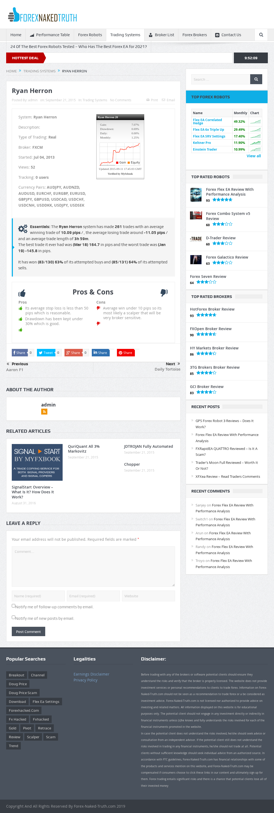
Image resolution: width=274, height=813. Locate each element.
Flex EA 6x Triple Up (208, 129)
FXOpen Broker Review (210, 328)
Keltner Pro (202, 142)
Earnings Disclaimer (91, 674)
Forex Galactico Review (227, 257)
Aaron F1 (15, 369)
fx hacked (17, 719)
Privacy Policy (85, 680)
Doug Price (18, 684)
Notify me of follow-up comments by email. (54, 607)
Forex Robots (90, 34)
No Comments (120, 100)
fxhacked (41, 719)
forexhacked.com (24, 710)
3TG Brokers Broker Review (214, 367)
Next (170, 363)
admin (32, 100)
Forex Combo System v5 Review (228, 216)
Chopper (132, 464)
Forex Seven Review (208, 276)
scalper (33, 737)
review (14, 737)
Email (171, 100)
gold (12, 728)
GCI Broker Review (206, 386)
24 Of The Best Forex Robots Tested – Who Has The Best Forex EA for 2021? (78, 46)
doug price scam (23, 693)
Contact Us (231, 34)
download (17, 701)
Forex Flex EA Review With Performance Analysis (230, 192)
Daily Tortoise (168, 369)
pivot (27, 728)
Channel (37, 675)
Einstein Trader (205, 149)
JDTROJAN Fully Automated (148, 446)
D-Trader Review (220, 237)
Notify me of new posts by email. (44, 618)
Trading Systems (125, 34)
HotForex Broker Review (212, 309)
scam (50, 737)
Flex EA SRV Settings (209, 136)
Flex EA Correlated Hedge (207, 121)
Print (154, 100)
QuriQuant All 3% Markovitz (84, 449)
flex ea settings (46, 701)
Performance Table (53, 34)
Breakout (16, 675)
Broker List (164, 34)
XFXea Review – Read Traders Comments (228, 476)
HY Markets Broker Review (214, 347)
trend (13, 746)
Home (15, 34)
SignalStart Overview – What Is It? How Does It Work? (33, 491)
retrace (44, 728)
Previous (20, 363)
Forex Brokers (194, 34)
